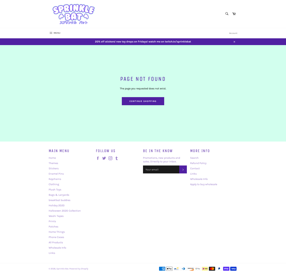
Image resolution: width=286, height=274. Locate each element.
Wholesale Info (57, 247)
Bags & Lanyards (59, 194)
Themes (53, 163)
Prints (52, 221)
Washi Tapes (56, 216)
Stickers (54, 168)
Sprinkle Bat (62, 268)
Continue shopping (142, 101)
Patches (53, 226)
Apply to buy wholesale (203, 184)
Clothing (54, 184)
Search (194, 157)
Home (52, 157)
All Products (56, 242)
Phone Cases (56, 237)
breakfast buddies (59, 200)
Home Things (57, 231)
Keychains (55, 179)
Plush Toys (55, 189)
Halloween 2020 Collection (65, 210)
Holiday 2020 (57, 205)
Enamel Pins (56, 173)
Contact (195, 168)
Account (233, 33)
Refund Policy (198, 163)
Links (52, 253)
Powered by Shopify (78, 268)
